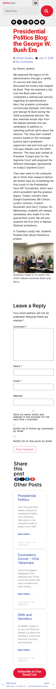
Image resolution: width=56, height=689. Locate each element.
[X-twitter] (19, 22)
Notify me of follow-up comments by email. (33, 429)
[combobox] (21, 11)
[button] (35, 2)
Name (17, 366)
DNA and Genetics (25, 617)
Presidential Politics (27, 498)
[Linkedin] (30, 22)
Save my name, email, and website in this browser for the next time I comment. (31, 417)
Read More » (24, 534)
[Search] (47, 11)
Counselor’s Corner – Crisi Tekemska (28, 559)
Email (17, 381)
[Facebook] (13, 22)
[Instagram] (25, 22)
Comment (20, 326)
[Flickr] (42, 22)
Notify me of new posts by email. (32, 441)
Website (18, 396)
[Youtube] (36, 22)
